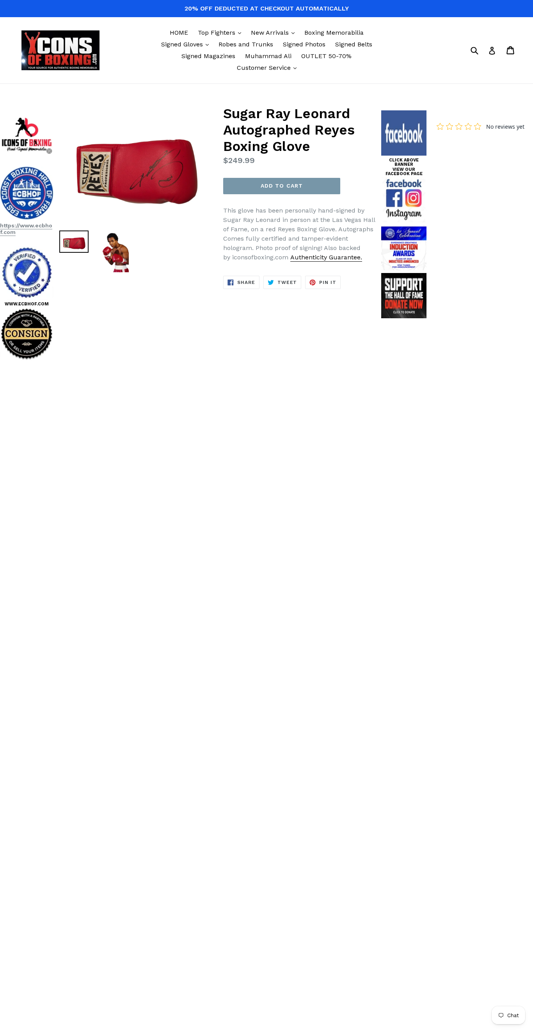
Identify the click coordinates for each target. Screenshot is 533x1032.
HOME (179, 32)
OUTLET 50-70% (326, 56)
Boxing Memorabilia (334, 32)
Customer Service (268, 67)
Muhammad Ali (268, 56)
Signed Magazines (208, 56)
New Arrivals (274, 32)
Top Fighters (221, 32)
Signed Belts (353, 44)
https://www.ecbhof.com (26, 228)
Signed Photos (304, 44)
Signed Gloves (187, 44)
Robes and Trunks (246, 44)
